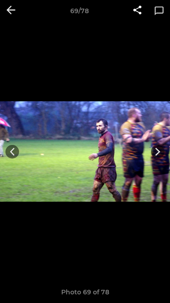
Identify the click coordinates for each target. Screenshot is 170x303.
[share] (137, 11)
